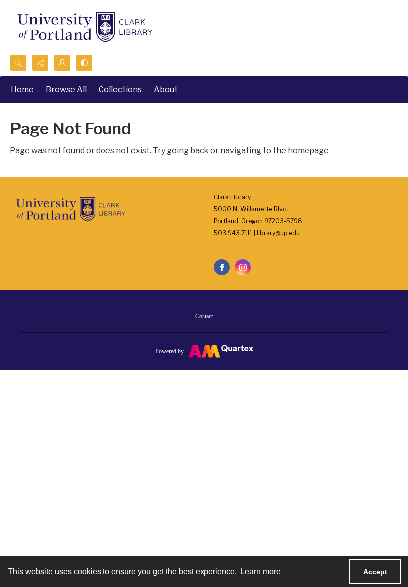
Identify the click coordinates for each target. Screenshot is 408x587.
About (166, 89)
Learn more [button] (260, 571)
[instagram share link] (243, 267)
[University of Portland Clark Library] (84, 27)
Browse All (66, 89)
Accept (375, 572)
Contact (204, 316)
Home (22, 89)
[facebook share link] (222, 267)
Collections (120, 89)
